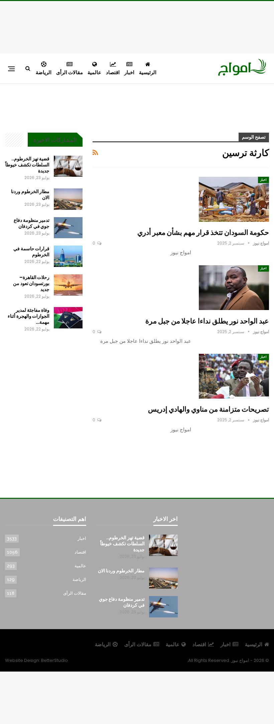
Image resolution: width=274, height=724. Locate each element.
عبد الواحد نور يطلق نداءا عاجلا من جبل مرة (207, 321)
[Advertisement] (137, 26)
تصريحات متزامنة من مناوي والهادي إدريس (208, 409)
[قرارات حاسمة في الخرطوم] (68, 256)
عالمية (94, 72)
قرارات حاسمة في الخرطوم (31, 251)
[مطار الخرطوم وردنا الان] (68, 199)
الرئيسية (147, 72)
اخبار (129, 72)
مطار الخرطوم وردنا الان (30, 194)
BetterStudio (54, 660)
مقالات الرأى (69, 72)
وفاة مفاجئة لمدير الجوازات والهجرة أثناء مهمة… (28, 316)
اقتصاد (113, 72)
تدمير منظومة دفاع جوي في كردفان (31, 223)
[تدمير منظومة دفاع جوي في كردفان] (68, 228)
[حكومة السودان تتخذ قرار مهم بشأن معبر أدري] (234, 199)
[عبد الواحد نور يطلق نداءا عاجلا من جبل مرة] (234, 287)
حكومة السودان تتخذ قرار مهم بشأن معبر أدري (203, 232)
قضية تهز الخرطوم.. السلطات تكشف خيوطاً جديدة (27, 164)
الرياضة (43, 72)
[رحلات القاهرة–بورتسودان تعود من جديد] (68, 285)
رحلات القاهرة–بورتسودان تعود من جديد (31, 283)
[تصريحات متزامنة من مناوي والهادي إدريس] (234, 376)
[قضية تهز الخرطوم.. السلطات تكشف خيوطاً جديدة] (68, 166)
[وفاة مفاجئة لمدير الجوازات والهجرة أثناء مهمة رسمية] (68, 317)
